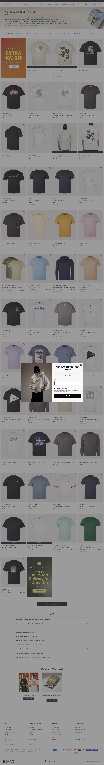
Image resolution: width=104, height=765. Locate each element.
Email (55, 379)
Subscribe (68, 396)
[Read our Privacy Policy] (80, 391)
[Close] (81, 365)
